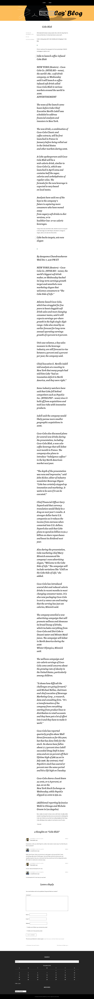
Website (28, 923)
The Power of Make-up (62, 945)
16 (65, 975)
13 (37, 975)
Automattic (57, 996)
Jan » (19, 983)
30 (65, 979)
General (32, 39)
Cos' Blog (47, 13)
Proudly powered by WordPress (41, 996)
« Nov (16, 983)
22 (56, 977)
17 (74, 975)
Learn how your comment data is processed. (54, 938)
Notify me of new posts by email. (34, 930)
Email (27, 919)
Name (27, 914)
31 (74, 979)
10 (74, 972)
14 (47, 975)
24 (74, 977)
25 (19, 979)
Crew (50, 2)
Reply (66, 838)
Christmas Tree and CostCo (33, 945)
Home (44, 2)
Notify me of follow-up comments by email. (37, 927)
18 (19, 977)
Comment (28, 895)
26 (28, 979)
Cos (28, 36)
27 (37, 979)
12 (28, 975)
